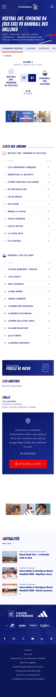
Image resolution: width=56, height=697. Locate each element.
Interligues (31, 568)
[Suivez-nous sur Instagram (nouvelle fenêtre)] (14, 639)
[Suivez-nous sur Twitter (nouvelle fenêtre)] (23, 639)
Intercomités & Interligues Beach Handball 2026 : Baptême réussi (36, 572)
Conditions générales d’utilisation (28, 667)
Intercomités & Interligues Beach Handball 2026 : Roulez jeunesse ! (36, 590)
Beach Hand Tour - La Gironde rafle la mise (34, 556)
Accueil (5, 34)
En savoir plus (28, 453)
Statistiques (44, 48)
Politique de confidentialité (28, 671)
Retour (8, 56)
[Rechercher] (52, 6)
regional (35, 34)
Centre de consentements (28, 675)
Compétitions (14, 34)
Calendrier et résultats (12, 48)
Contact (28, 650)
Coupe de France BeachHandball (37, 551)
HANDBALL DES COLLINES (44, 81)
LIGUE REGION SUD (8, 37)
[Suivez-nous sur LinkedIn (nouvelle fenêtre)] (42, 639)
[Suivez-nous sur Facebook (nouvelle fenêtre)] (4, 639)
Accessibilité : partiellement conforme (28, 658)
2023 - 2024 (25, 34)
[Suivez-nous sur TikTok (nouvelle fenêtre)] (51, 639)
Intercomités (32, 584)
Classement (31, 48)
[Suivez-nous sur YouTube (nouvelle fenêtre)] (33, 639)
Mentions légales (28, 662)
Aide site (28, 654)
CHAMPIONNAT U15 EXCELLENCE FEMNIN (29, 37)
